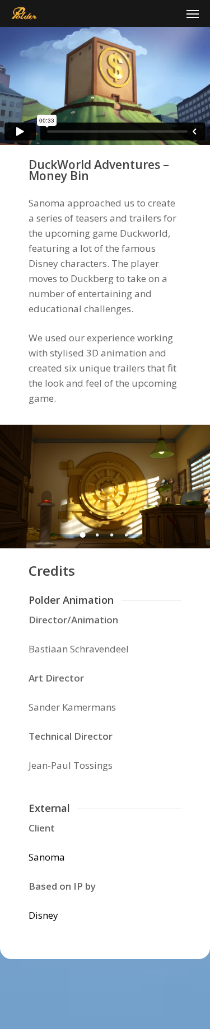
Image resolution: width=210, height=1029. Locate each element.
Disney (43, 915)
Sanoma (47, 857)
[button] (192, 13)
